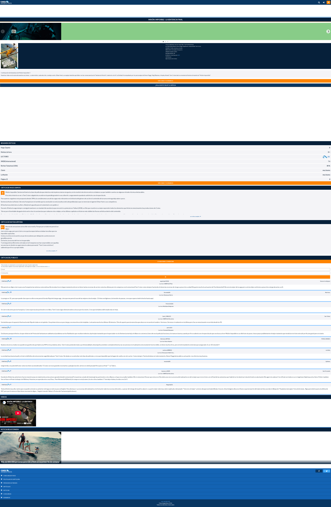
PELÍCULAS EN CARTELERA (11, 479)
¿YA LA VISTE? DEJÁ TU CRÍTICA (165, 85)
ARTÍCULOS (6, 486)
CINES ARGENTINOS (9, 475)
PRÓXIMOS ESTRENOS (10, 483)
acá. (49, 266)
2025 (178, 55)
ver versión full (165, 501)
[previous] (3, 31)
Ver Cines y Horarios (165, 81)
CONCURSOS (7, 494)
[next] (328, 31)
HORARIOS (6, 497)
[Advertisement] (165, 10)
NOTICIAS (6, 490)
